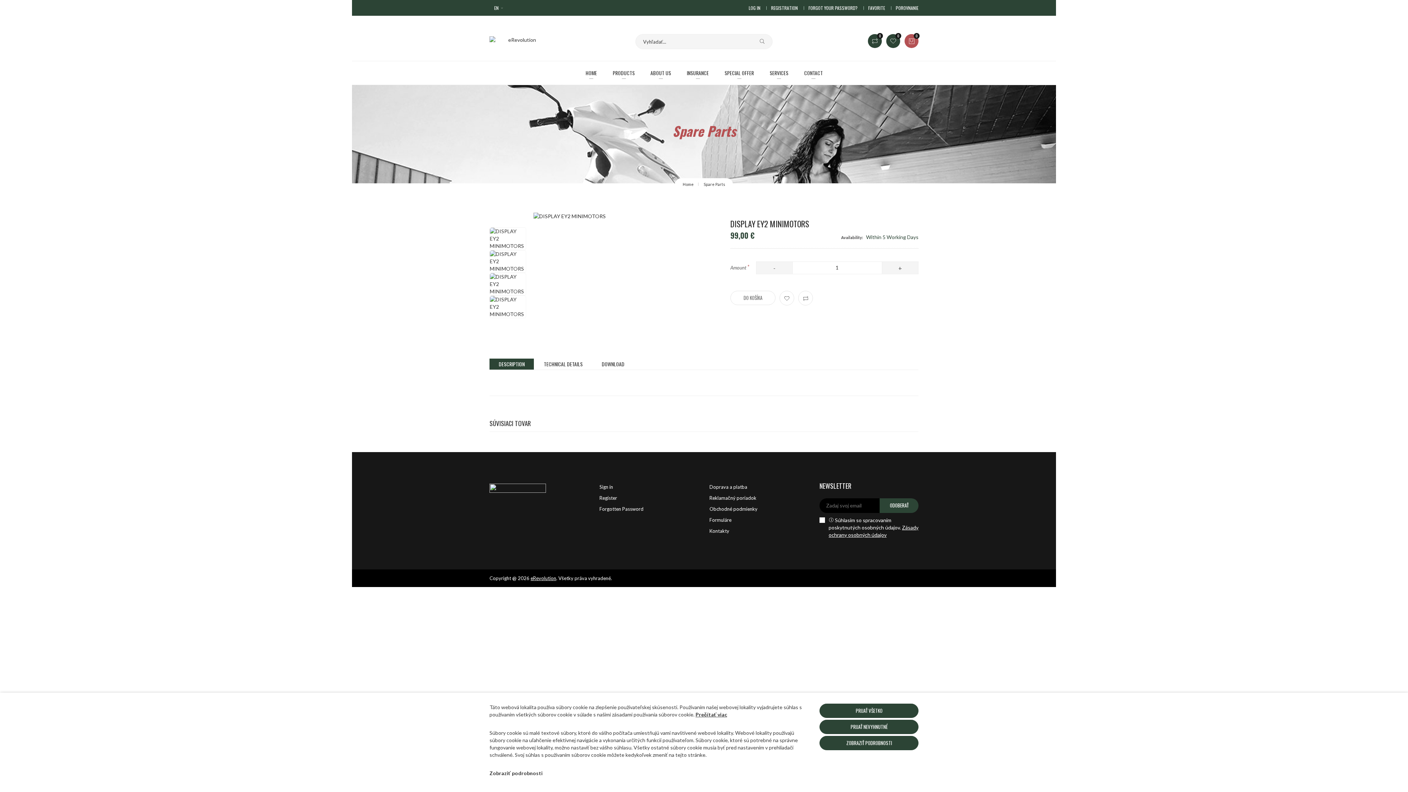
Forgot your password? (833, 8)
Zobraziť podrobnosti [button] (516, 773)
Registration (784, 8)
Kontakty (719, 531)
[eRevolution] (538, 487)
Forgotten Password (622, 509)
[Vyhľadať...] (759, 41)
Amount (739, 267)
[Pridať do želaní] (787, 298)
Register (608, 498)
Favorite (876, 8)
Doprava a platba (728, 487)
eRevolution (543, 578)
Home (688, 184)
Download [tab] (613, 364)
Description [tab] (512, 364)
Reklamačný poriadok (733, 498)
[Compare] (805, 298)
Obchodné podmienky (734, 509)
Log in (754, 8)
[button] (499, 8)
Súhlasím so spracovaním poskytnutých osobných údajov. (873, 527)
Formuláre (721, 520)
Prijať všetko (869, 710)
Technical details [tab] (563, 364)
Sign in (606, 487)
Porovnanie (907, 8)
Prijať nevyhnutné (869, 726)
